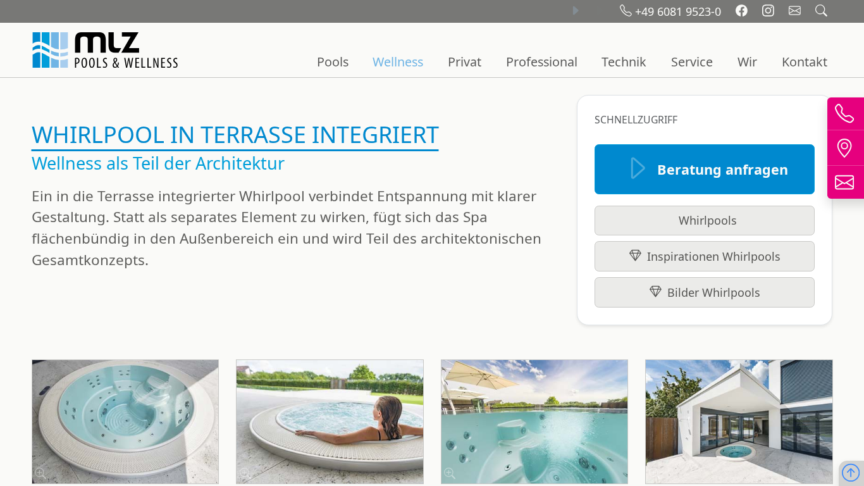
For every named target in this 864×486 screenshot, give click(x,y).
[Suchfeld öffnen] (821, 11)
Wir (747, 61)
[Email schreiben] (796, 11)
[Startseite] (107, 50)
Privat (464, 61)
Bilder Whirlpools (713, 292)
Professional (541, 61)
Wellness (398, 61)
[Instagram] (769, 11)
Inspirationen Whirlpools (714, 256)
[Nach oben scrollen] (851, 473)
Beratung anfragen (722, 169)
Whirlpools (708, 220)
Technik (624, 61)
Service (692, 61)
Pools (333, 61)
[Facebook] (743, 11)
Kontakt (804, 61)
